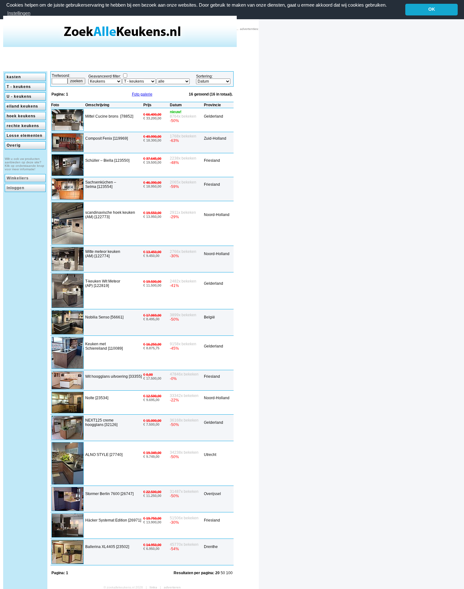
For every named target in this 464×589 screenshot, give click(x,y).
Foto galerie (142, 94)
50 (223, 573)
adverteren (172, 587)
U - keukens (19, 96)
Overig (14, 145)
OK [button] (431, 9)
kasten (14, 77)
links (153, 587)
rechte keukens (23, 126)
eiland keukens (22, 106)
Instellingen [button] (18, 13)
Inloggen (15, 188)
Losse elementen (24, 135)
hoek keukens (21, 116)
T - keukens (19, 87)
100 (229, 573)
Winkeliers (18, 178)
